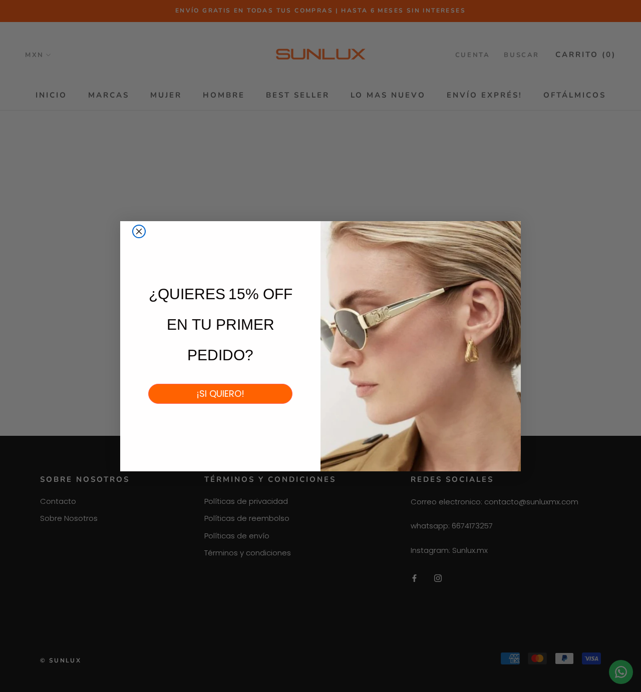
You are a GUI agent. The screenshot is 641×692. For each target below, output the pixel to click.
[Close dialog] (139, 231)
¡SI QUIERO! (220, 393)
